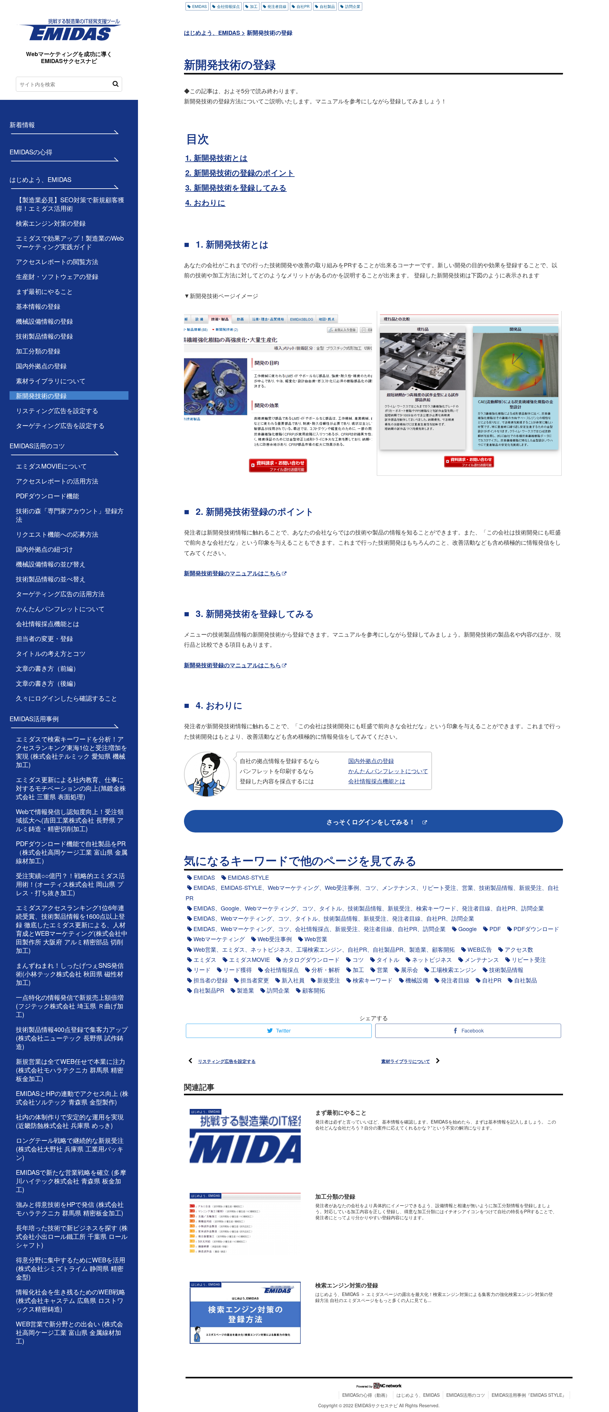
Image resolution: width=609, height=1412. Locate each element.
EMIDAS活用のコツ (465, 1395)
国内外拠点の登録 (41, 365)
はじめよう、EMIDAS (418, 1395)
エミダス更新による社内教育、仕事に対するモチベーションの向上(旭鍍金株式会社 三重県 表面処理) (71, 788)
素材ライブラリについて (51, 380)
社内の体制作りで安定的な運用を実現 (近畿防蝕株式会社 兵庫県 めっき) (70, 1121)
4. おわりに (205, 202)
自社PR (303, 6)
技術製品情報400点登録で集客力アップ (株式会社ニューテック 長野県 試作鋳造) (72, 1038)
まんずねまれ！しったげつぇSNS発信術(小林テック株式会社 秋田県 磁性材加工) (70, 974)
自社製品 (327, 6)
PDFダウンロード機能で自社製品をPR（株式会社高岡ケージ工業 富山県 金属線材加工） (72, 852)
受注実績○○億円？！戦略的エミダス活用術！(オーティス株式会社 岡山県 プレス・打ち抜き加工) (70, 884)
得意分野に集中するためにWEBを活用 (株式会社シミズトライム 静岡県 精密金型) (70, 1268)
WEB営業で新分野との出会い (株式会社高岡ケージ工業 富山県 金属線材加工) (69, 1332)
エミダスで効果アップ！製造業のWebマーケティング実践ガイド (70, 242)
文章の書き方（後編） (47, 683)
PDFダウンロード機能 (47, 495)
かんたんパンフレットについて (60, 608)
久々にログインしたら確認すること (66, 698)
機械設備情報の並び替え (51, 564)
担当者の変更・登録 (44, 638)
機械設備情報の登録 (44, 321)
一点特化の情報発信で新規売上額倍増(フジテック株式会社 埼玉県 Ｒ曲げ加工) (70, 1006)
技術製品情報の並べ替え (51, 578)
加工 (254, 6)
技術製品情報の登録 (44, 336)
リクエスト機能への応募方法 (57, 534)
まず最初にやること (44, 291)
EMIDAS (199, 6)
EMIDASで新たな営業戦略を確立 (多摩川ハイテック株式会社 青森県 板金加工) (71, 1181)
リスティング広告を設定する (57, 410)
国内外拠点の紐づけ (44, 549)
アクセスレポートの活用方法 (57, 480)
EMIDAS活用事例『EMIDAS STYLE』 (529, 1395)
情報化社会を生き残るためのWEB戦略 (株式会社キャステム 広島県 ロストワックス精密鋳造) (70, 1300)
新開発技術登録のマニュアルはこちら (232, 573)
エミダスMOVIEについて (51, 466)
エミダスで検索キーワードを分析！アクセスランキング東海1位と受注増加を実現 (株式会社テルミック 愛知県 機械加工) (71, 752)
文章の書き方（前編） (47, 668)
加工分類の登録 (38, 351)
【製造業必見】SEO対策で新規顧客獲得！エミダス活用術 (70, 203)
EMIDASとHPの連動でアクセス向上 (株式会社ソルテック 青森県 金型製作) (72, 1097)
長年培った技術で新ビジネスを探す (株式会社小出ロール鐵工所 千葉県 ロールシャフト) (72, 1236)
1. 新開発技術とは (216, 157)
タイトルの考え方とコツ (51, 653)
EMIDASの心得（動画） (366, 1395)
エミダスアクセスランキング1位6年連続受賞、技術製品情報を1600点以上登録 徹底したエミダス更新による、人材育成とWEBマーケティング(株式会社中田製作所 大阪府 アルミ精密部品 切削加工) (72, 929)
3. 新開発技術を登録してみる (236, 187)
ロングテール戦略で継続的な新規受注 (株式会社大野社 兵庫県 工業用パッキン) (70, 1149)
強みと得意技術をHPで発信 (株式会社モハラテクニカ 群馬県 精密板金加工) (70, 1208)
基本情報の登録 (38, 306)
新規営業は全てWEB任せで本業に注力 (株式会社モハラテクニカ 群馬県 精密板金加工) (70, 1070)
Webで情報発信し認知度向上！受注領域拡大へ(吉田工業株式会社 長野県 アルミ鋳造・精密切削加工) (70, 820)
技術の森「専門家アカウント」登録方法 (70, 514)
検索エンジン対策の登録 (51, 223)
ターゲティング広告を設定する (60, 425)
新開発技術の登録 (41, 395)
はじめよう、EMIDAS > (214, 33)
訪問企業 (352, 6)
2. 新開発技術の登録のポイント (240, 172)
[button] (115, 83)
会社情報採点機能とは (47, 623)
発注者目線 (276, 6)
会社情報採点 (228, 6)
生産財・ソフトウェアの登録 (57, 276)
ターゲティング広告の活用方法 (60, 593)
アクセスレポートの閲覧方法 (57, 261)
